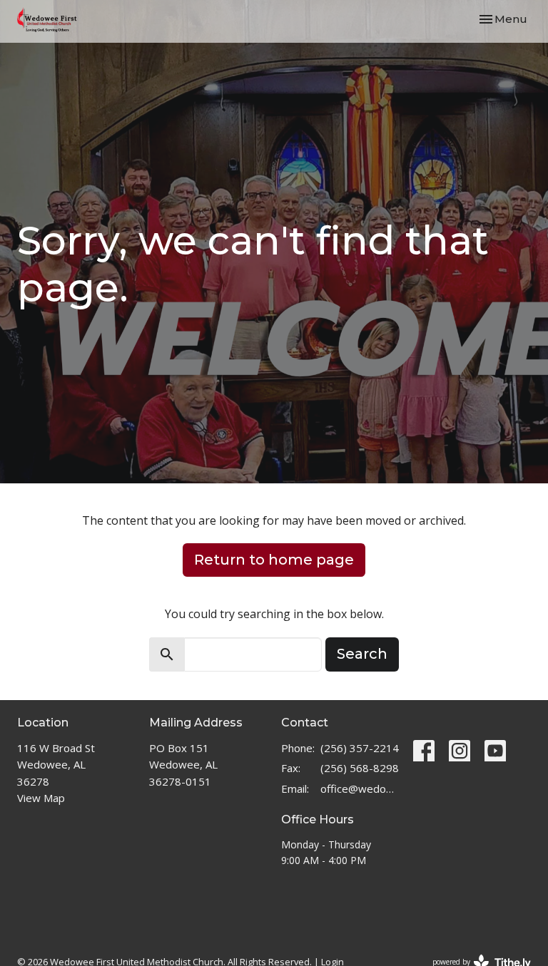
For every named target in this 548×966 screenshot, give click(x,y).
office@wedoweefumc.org (359, 788)
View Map (41, 798)
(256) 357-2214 (359, 748)
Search (362, 653)
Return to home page (274, 559)
